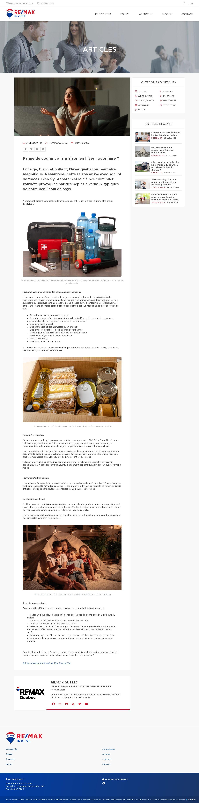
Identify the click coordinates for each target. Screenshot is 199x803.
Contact (187, 14)
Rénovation (169, 101)
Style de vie (169, 105)
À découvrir (34, 143)
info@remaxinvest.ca (21, 4)
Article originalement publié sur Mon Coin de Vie (47, 663)
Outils (9, 764)
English (106, 764)
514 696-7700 (47, 4)
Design (141, 110)
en (192, 4)
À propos (10, 759)
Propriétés (103, 14)
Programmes (108, 749)
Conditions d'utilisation (138, 800)
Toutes (142, 91)
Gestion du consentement (162, 800)
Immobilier (168, 96)
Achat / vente (146, 101)
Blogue (167, 14)
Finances (167, 91)
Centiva (191, 800)
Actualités (144, 105)
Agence (144, 14)
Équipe (125, 14)
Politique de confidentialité (112, 800)
